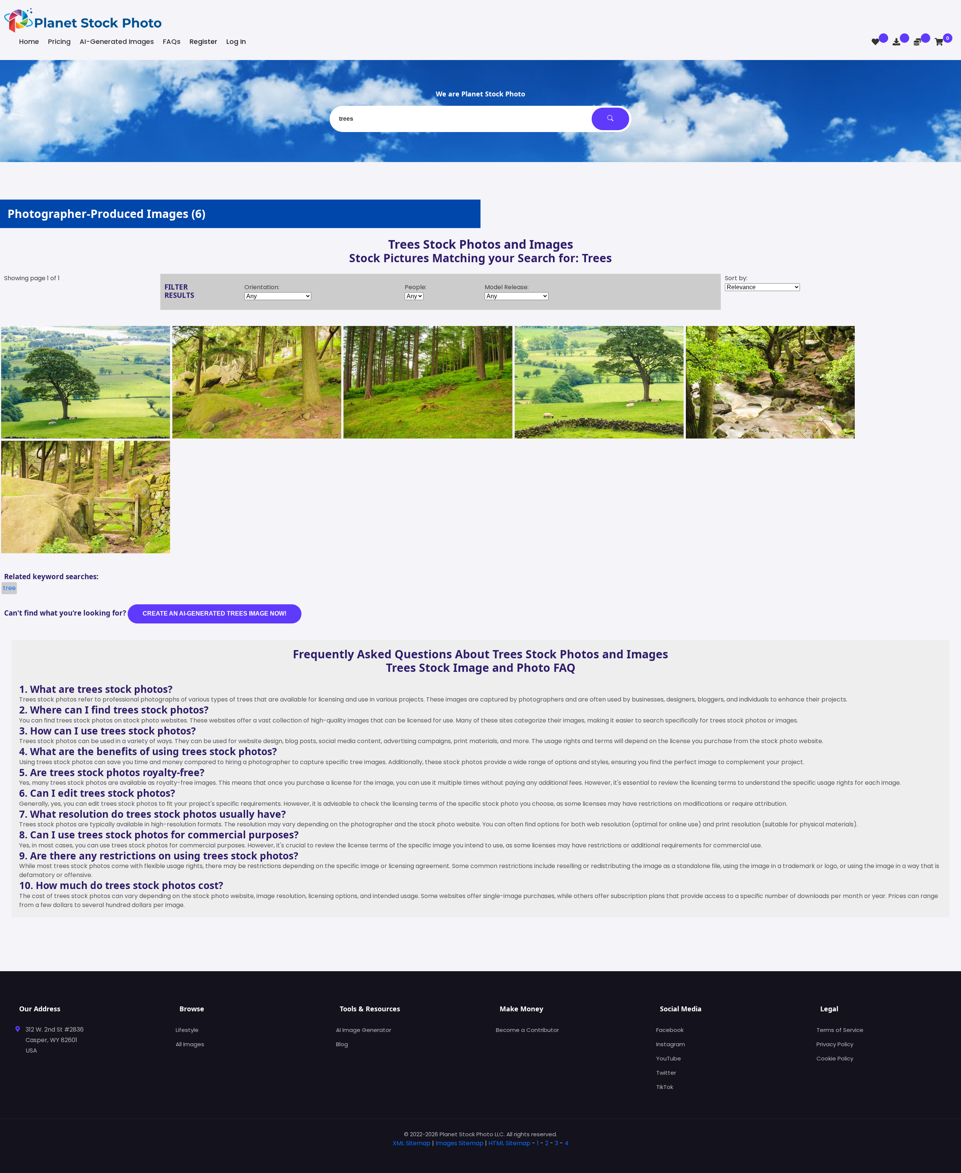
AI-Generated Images (117, 41)
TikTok (664, 1087)
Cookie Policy (834, 1058)
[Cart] (939, 42)
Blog (342, 1044)
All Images (190, 1044)
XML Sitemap (412, 1143)
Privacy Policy (834, 1044)
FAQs (172, 41)
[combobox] (480, 119)
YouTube (668, 1058)
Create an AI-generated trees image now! (214, 613)
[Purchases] (896, 42)
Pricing (59, 41)
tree (9, 588)
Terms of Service (839, 1030)
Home (29, 41)
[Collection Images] (875, 42)
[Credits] (917, 42)
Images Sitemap (459, 1143)
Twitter (666, 1073)
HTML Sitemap (509, 1143)
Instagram (670, 1044)
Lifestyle (187, 1030)
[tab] (480, 1155)
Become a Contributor (527, 1030)
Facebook (670, 1030)
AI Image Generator (363, 1030)
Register (203, 41)
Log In (236, 41)
